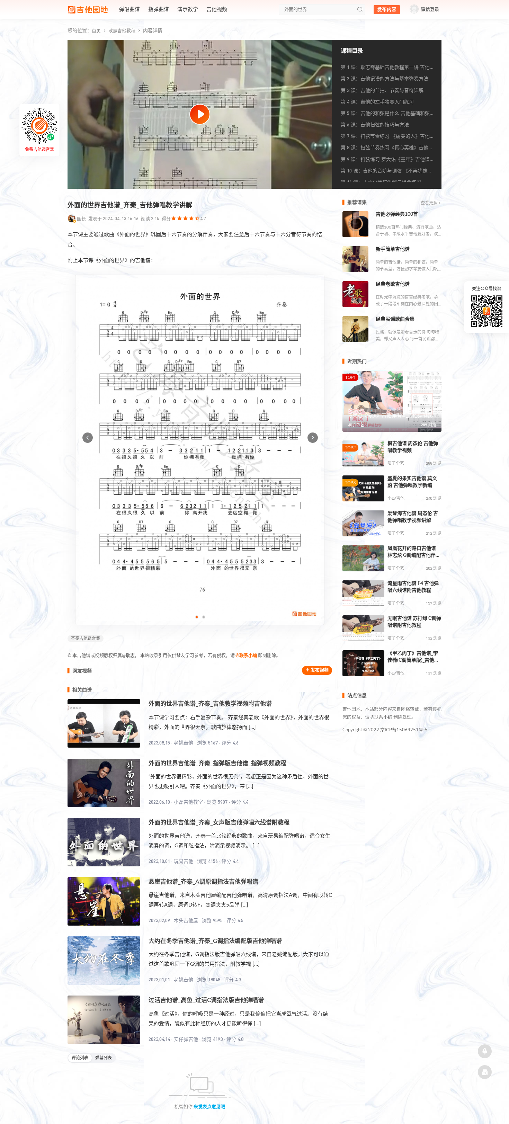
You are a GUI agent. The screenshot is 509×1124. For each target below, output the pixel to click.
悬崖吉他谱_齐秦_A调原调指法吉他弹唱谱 (203, 882)
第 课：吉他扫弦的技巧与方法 (375, 124)
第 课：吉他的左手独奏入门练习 (377, 102)
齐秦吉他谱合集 (85, 638)
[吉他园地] (88, 10)
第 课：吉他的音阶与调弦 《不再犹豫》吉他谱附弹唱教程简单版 (386, 172)
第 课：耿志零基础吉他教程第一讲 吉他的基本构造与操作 (388, 68)
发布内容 (386, 9)
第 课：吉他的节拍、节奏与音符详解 (382, 90)
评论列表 (80, 1058)
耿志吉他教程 (121, 31)
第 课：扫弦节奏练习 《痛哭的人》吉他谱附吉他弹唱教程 (388, 137)
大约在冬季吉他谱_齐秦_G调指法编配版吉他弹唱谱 (215, 941)
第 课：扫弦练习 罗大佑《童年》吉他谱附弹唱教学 (388, 160)
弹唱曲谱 (129, 9)
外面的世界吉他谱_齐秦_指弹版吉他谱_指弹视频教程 (217, 763)
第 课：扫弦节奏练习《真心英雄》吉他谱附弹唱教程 (387, 148)
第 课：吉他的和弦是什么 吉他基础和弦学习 (388, 114)
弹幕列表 (103, 1058)
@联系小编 (246, 655)
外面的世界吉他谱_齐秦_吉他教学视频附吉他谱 (210, 704)
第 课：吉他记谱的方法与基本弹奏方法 (384, 78)
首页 (96, 31)
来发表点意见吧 (209, 1107)
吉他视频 (216, 9)
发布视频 (320, 670)
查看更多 (429, 203)
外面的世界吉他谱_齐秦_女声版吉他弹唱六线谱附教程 (219, 823)
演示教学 (187, 9)
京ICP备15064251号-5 (404, 730)
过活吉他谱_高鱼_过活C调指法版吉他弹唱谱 (206, 1000)
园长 (81, 218)
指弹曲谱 (158, 9)
